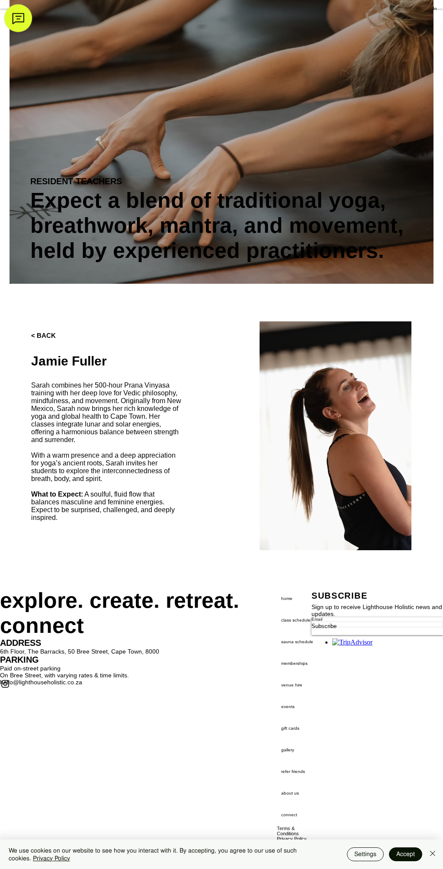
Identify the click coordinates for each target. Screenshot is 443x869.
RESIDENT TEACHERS (76, 181)
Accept (405, 854)
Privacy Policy (51, 858)
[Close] (432, 854)
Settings (365, 854)
